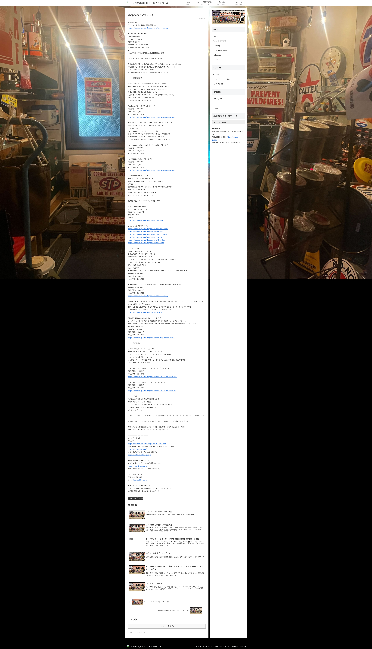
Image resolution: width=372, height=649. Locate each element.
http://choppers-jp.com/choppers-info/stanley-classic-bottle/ (151, 338)
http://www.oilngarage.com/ (138, 466)
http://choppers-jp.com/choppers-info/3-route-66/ (147, 234)
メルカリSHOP (218, 84)
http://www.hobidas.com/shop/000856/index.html (147, 444)
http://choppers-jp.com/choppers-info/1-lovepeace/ (148, 229)
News (216, 36)
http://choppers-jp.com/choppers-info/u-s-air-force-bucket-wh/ (152, 377)
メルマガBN (133, 498)
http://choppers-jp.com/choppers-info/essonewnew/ (148, 28)
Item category (221, 50)
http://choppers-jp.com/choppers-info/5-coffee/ (146, 240)
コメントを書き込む (167, 626)
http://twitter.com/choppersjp (139, 455)
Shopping (217, 55)
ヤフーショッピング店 (222, 79)
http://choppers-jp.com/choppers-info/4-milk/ (145, 237)
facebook (217, 108)
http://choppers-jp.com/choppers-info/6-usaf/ (146, 220)
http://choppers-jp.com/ (137, 449)
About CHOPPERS (219, 41)
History (217, 45)
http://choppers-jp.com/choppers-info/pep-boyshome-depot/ (151, 117)
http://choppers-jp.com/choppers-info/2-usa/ (145, 231)
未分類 (141, 498)
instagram (218, 98)
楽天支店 (216, 74)
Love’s (216, 60)
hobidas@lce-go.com (141, 480)
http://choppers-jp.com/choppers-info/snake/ (145, 312)
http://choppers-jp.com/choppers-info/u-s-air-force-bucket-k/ (152, 391)
